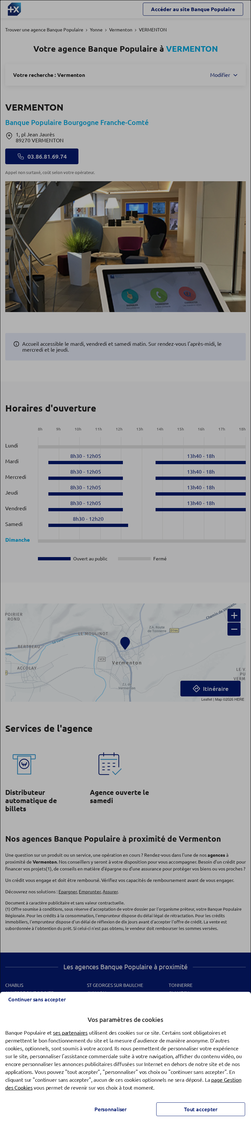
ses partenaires (70, 1033)
